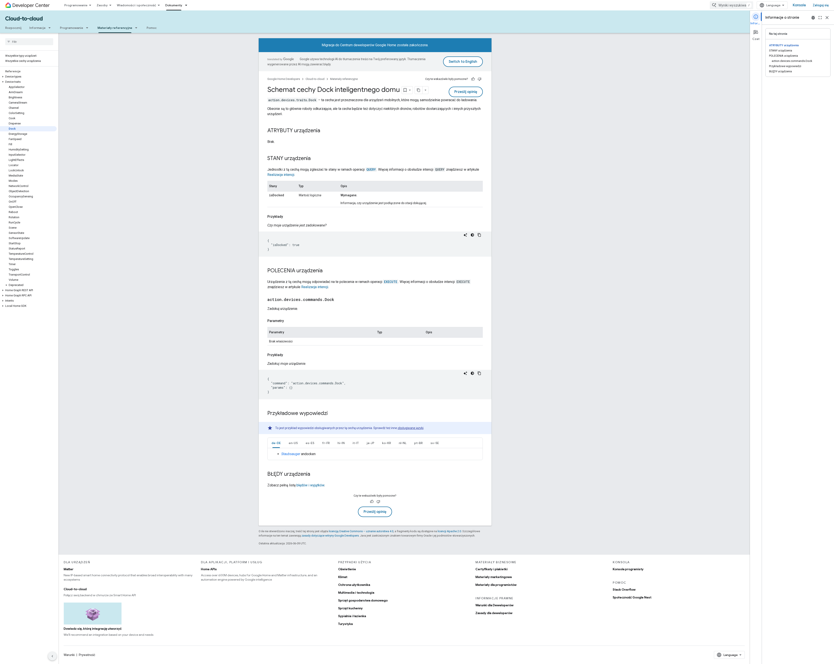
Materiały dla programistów (495, 585)
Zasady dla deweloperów (493, 613)
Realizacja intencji (280, 175)
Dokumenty (173, 5)
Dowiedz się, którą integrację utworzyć (93, 629)
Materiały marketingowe (493, 577)
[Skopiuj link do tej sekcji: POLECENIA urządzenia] (327, 271)
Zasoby (102, 5)
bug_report (813, 17)
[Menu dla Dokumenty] (187, 5)
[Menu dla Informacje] (51, 28)
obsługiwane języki (411, 428)
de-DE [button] (276, 443)
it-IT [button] (355, 443)
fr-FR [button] (326, 443)
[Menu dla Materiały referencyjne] (137, 28)
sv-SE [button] (434, 443)
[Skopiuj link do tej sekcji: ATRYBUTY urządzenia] (324, 131)
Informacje (37, 28)
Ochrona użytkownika (354, 585)
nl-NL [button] (402, 443)
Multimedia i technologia (356, 593)
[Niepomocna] (479, 79)
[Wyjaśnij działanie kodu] (465, 234)
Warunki (69, 655)
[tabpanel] (375, 454)
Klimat (342, 577)
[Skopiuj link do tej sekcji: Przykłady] (287, 216)
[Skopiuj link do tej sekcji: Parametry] (288, 321)
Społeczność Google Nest (632, 597)
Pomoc (152, 28)
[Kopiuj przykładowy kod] (479, 234)
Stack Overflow (624, 589)
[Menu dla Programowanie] (88, 28)
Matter (68, 569)
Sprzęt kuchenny (350, 608)
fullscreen (820, 17)
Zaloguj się (821, 5)
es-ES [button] (310, 443)
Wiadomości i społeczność (136, 5)
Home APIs (209, 569)
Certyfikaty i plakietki (491, 569)
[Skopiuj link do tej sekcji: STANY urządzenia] (315, 158)
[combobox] (731, 5)
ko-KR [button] (386, 443)
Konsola (799, 5)
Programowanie (76, 5)
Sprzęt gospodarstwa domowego (363, 600)
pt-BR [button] (418, 443)
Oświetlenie (347, 569)
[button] (28, 76)
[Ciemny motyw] (472, 234)
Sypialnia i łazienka (352, 616)
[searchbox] (29, 41)
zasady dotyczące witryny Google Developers (330, 535)
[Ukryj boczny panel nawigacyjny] (52, 656)
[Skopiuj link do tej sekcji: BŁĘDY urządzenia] (314, 474)
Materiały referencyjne (115, 28)
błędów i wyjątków (310, 485)
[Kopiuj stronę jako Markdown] (419, 90)
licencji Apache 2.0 (449, 531)
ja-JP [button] (370, 443)
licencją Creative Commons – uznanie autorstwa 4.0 (361, 531)
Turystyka (345, 624)
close (827, 17)
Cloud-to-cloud (24, 18)
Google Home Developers (283, 79)
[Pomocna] (473, 79)
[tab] (276, 443)
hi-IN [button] (341, 443)
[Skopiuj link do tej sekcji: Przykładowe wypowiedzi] (332, 413)
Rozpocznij (13, 28)
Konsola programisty (628, 569)
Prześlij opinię (465, 92)
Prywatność (87, 655)
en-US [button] (293, 443)
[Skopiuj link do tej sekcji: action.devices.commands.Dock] (338, 299)
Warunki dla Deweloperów (494, 605)
